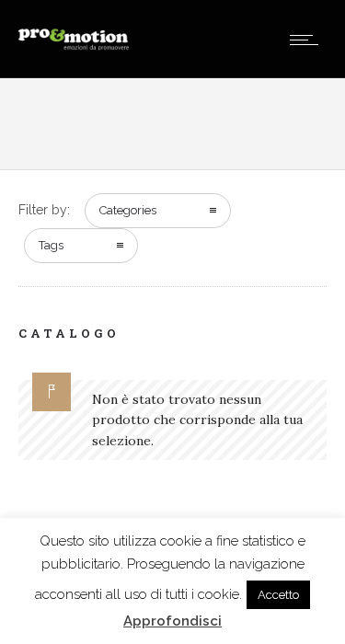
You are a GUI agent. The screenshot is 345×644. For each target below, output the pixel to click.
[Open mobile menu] (308, 39)
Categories (127, 210)
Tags (51, 245)
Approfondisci (172, 621)
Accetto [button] (278, 595)
